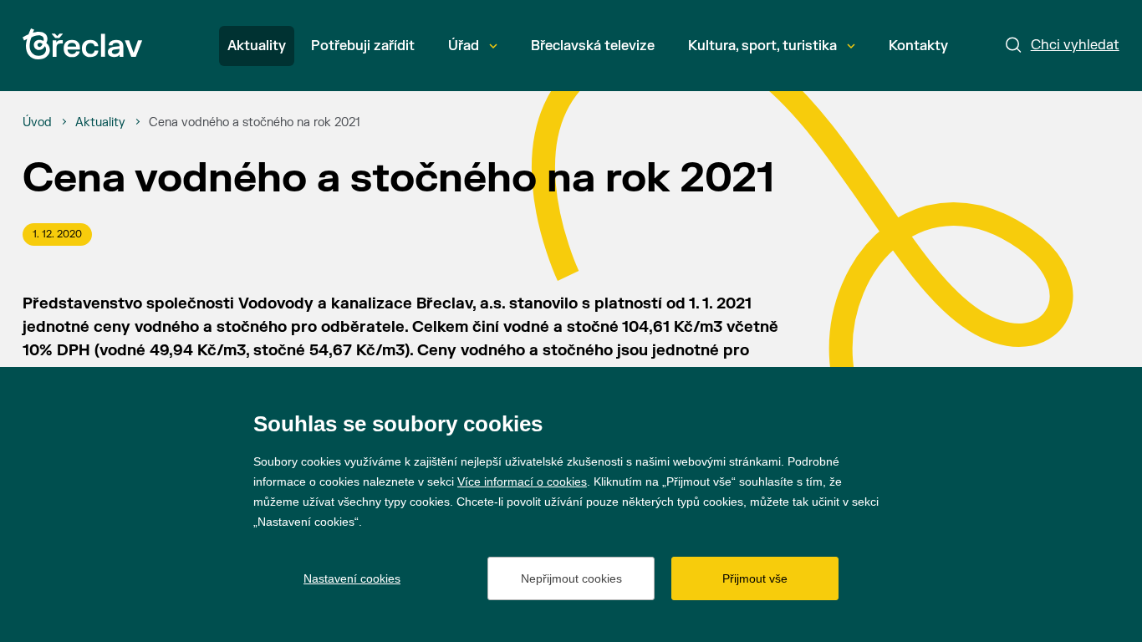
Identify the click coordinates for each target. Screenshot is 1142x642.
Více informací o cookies (522, 481)
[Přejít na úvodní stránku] (82, 43)
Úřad (463, 46)
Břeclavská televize (593, 46)
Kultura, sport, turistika (762, 46)
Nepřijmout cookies (571, 578)
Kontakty (918, 46)
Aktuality (256, 46)
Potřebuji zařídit (363, 46)
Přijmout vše (755, 578)
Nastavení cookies (351, 578)
